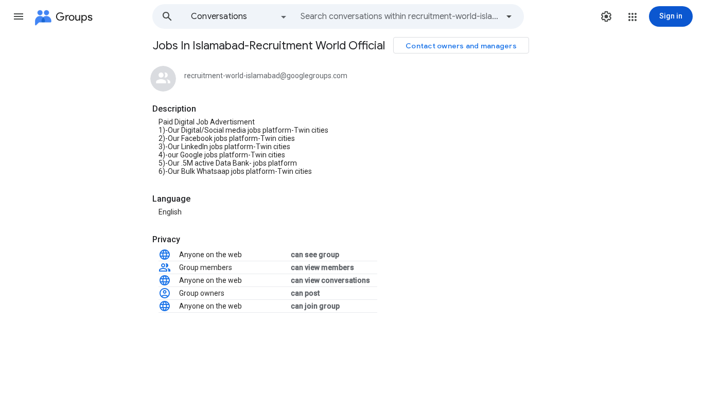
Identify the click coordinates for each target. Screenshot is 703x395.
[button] (18, 16)
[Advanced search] (509, 16)
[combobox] (399, 16)
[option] (239, 16)
